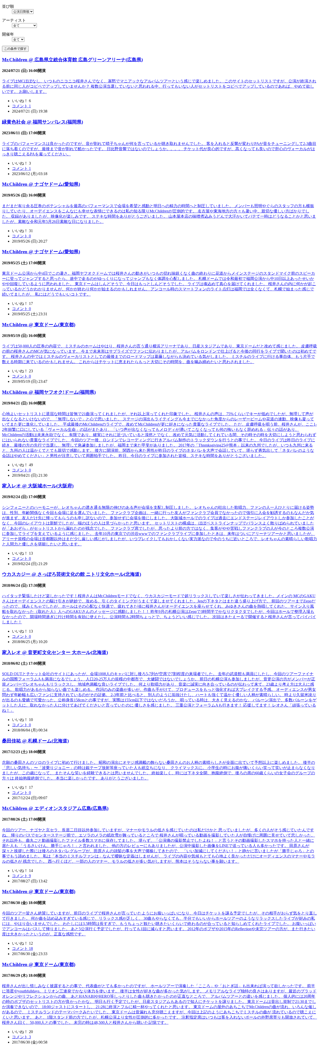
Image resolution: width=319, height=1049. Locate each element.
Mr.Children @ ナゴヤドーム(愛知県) (41, 184)
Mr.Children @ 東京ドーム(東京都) (38, 324)
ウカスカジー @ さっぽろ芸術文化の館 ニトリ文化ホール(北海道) (71, 574)
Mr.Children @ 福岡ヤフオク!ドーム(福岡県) (49, 392)
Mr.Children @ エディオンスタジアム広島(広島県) (55, 808)
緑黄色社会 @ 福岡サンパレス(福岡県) (42, 122)
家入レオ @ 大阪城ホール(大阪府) (38, 485)
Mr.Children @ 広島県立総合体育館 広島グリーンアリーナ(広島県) (72, 59)
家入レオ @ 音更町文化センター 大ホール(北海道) (55, 652)
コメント (21, 106)
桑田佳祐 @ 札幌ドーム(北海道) (35, 740)
